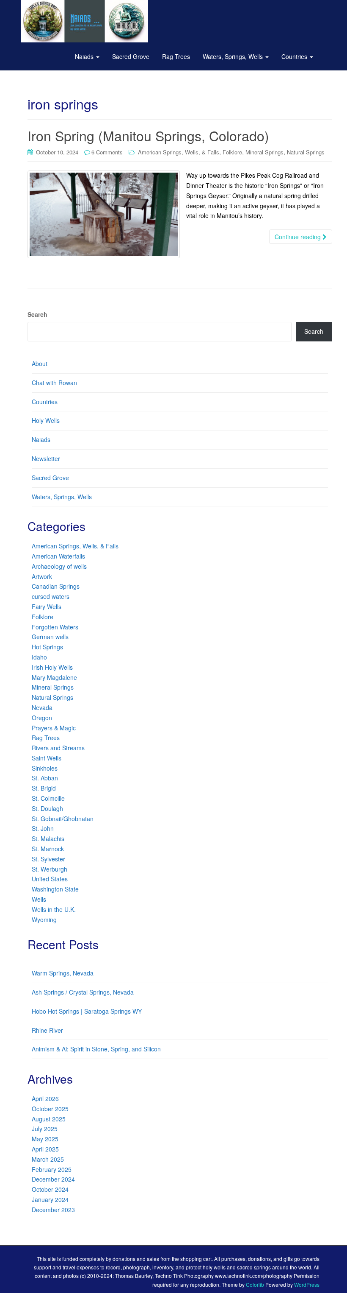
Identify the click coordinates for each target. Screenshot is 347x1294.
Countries (295, 56)
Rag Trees (176, 56)
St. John (43, 828)
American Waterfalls (58, 556)
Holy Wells (46, 420)
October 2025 (50, 1108)
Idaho (39, 657)
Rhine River (47, 1030)
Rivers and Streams (58, 747)
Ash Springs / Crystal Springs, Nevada (83, 992)
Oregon (42, 717)
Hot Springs (47, 647)
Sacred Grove (130, 56)
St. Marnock (48, 848)
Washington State (55, 889)
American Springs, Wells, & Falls (178, 152)
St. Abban (45, 778)
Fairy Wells (46, 606)
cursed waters (50, 596)
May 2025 (45, 1139)
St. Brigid (44, 788)
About (39, 363)
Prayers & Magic (54, 728)
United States (50, 879)
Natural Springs (306, 152)
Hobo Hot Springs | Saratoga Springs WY (87, 1011)
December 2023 (53, 1209)
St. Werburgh (49, 869)
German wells (50, 636)
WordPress (306, 1284)
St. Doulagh (47, 808)
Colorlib (255, 1284)
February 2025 (52, 1169)
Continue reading (298, 236)
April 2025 (45, 1149)
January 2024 (50, 1199)
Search (37, 314)
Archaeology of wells (59, 566)
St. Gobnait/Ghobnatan (63, 818)
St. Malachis (48, 838)
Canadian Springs (56, 586)
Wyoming (44, 919)
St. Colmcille (48, 798)
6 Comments (107, 152)
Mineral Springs (264, 152)
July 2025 (45, 1128)
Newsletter (46, 458)
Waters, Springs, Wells (233, 56)
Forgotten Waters (55, 627)
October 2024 (50, 1189)
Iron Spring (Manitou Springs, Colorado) (148, 135)
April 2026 (45, 1098)
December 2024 (53, 1179)
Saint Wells (46, 758)
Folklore (232, 152)
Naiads (85, 56)
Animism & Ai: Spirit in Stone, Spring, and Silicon (96, 1049)
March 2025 (48, 1159)
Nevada (42, 707)
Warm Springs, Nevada (63, 973)
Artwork (42, 576)
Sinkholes (45, 768)
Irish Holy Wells (52, 667)
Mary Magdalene (54, 677)
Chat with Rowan (54, 382)
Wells (39, 899)
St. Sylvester (48, 859)
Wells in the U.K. (54, 909)
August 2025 (49, 1119)
